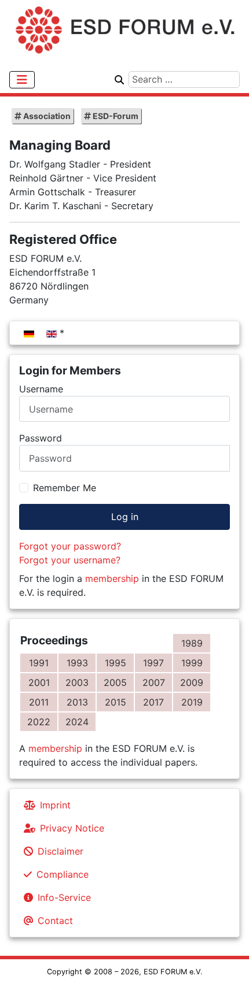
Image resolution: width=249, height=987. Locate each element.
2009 (191, 682)
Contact (55, 920)
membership (112, 578)
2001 (39, 682)
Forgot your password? (70, 546)
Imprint (55, 805)
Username (41, 389)
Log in (124, 516)
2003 (77, 682)
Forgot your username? (69, 560)
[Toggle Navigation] (22, 79)
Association (46, 116)
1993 (77, 663)
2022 (38, 722)
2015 (115, 702)
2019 (192, 702)
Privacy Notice (72, 828)
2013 (77, 702)
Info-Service (64, 897)
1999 (192, 663)
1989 (192, 643)
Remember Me (64, 488)
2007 (153, 682)
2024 (77, 722)
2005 (115, 682)
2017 (153, 702)
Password (40, 438)
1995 (115, 663)
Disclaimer (60, 851)
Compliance (62, 874)
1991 (39, 663)
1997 (153, 663)
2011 (39, 702)
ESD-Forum (114, 116)
